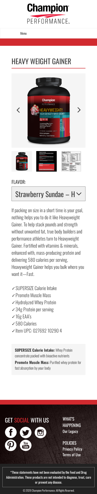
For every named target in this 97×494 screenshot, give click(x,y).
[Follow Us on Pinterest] (11, 445)
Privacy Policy (72, 449)
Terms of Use (72, 454)
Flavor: (19, 181)
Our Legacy (70, 431)
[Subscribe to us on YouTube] (26, 445)
